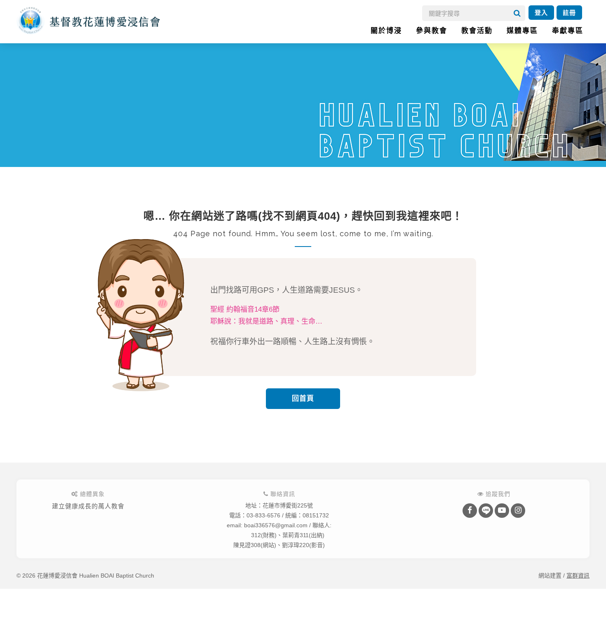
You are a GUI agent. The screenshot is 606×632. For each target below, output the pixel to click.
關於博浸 (386, 31)
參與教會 (431, 31)
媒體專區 (522, 31)
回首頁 (303, 398)
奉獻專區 (567, 31)
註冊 (569, 12)
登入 (541, 12)
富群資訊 (578, 575)
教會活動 (477, 31)
